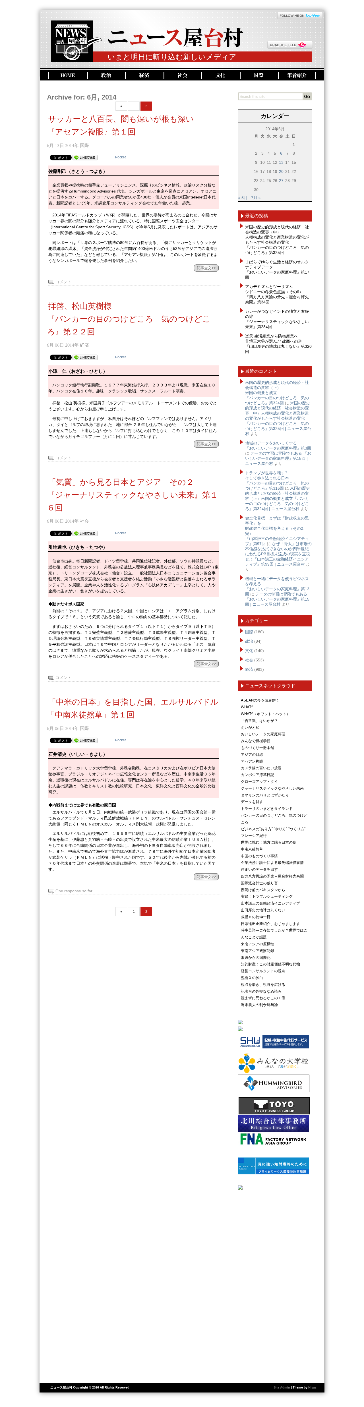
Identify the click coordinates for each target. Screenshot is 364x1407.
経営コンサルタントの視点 (263, 971)
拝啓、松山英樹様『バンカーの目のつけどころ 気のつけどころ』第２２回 (128, 319)
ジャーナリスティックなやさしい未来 (272, 788)
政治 (105, 75)
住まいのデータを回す (259, 869)
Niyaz (312, 1387)
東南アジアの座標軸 (257, 944)
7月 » (256, 197)
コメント (63, 282)
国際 (258, 75)
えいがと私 (250, 727)
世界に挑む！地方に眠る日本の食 (268, 842)
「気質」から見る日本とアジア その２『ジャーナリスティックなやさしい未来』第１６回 (132, 495)
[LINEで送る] (85, 157)
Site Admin (282, 1387)
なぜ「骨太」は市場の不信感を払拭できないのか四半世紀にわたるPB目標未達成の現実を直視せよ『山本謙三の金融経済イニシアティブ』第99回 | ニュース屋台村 (278, 553)
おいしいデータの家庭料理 (263, 734)
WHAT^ (247, 707)
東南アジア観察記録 (257, 951)
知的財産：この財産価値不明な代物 (270, 964)
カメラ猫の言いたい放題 (261, 768)
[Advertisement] (275, 1284)
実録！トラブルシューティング (267, 896)
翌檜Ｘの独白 (252, 978)
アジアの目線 (252, 754)
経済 (143, 75)
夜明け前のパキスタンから (263, 890)
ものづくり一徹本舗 (257, 748)
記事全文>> (206, 268)
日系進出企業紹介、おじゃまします (270, 924)
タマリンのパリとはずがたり (265, 795)
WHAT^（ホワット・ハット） (265, 714)
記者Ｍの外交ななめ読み (261, 991)
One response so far (73, 891)
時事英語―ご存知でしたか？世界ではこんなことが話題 (274, 933)
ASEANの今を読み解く (260, 700)
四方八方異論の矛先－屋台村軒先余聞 (272, 876)
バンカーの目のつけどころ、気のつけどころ (274, 818)
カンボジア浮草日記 (257, 775)
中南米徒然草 (252, 849)
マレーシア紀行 (254, 835)
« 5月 (243, 197)
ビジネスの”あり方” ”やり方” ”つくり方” (273, 829)
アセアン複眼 (252, 761)
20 (281, 171)
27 (281, 180)
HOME (67, 75)
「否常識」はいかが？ (259, 721)
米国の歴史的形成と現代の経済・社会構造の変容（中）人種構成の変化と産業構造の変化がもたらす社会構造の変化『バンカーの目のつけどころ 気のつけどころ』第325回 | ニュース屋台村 (278, 418)
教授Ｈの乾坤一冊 (255, 917)
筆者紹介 (297, 75)
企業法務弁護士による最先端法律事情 (272, 862)
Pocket (120, 157)
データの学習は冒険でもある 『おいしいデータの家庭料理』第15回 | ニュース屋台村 (278, 458)
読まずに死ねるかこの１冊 (263, 998)
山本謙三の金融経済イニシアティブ (270, 903)
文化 (220, 75)
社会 (181, 75)
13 (281, 162)
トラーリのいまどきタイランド (267, 808)
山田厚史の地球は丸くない (263, 910)
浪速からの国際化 (255, 957)
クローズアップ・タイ (259, 781)
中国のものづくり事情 (259, 856)
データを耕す (252, 802)
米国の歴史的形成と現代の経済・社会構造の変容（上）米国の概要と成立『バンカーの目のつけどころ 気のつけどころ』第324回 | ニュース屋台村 (277, 498)
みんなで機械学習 (255, 741)
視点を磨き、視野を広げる (263, 984)
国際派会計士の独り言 (259, 883)
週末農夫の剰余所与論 (259, 1005)
